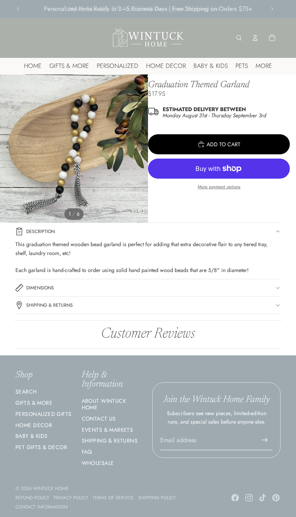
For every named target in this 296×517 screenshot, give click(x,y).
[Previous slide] (18, 8)
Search (26, 391)
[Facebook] (235, 497)
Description (40, 231)
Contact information (41, 506)
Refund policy (32, 497)
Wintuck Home (51, 488)
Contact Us (99, 418)
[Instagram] (249, 497)
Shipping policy (157, 497)
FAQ (87, 452)
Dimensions (40, 287)
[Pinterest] (276, 497)
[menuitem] (264, 66)
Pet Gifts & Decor (41, 447)
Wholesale (98, 463)
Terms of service (113, 497)
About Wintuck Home (104, 404)
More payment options (219, 187)
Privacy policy (71, 497)
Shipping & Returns (49, 305)
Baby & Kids (31, 436)
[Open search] (238, 37)
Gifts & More (33, 403)
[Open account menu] (255, 37)
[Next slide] (272, 8)
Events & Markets (107, 430)
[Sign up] (264, 440)
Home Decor (33, 425)
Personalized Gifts (43, 414)
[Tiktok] (262, 497)
